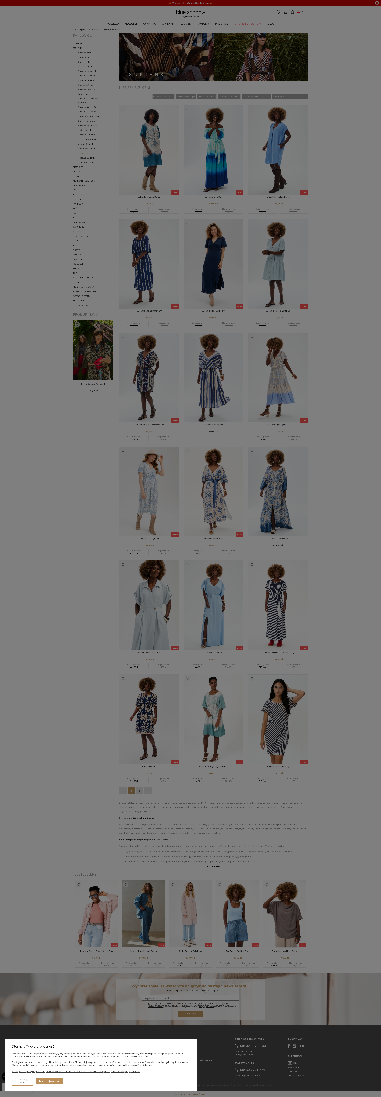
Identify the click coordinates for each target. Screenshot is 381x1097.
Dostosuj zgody (22, 1081)
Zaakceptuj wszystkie (49, 1081)
